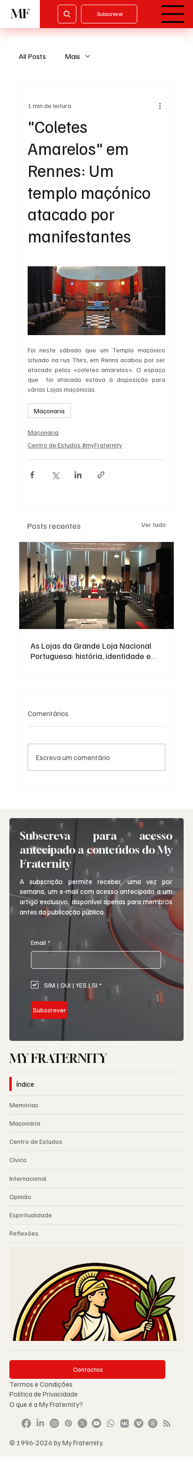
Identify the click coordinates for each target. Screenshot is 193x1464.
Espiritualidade (30, 1215)
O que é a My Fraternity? (46, 1403)
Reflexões (23, 1233)
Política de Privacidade (44, 1393)
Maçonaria (49, 411)
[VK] (124, 1423)
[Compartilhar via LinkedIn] (78, 474)
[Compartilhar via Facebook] (32, 474)
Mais (72, 56)
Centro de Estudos (35, 1141)
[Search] (67, 14)
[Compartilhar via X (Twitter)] (55, 474)
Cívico (18, 1160)
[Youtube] (96, 1423)
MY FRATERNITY (58, 1058)
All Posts (32, 56)
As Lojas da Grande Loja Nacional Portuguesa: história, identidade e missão (90, 650)
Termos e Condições (41, 1383)
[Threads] (152, 1423)
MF (20, 14)
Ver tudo (153, 524)
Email (40, 942)
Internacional (27, 1178)
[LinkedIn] (40, 1423)
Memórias (23, 1105)
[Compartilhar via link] (100, 474)
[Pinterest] (68, 1423)
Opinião (20, 1196)
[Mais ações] (159, 105)
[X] (82, 1423)
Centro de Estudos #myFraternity (75, 445)
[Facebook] (26, 1423)
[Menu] (173, 14)
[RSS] (166, 1423)
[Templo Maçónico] (96, 585)
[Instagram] (54, 1423)
